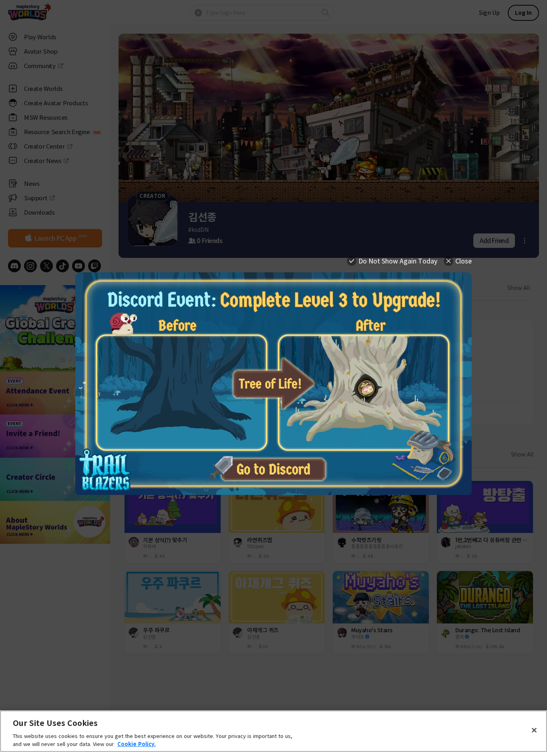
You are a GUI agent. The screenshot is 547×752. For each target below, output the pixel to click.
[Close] (534, 730)
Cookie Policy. (136, 743)
